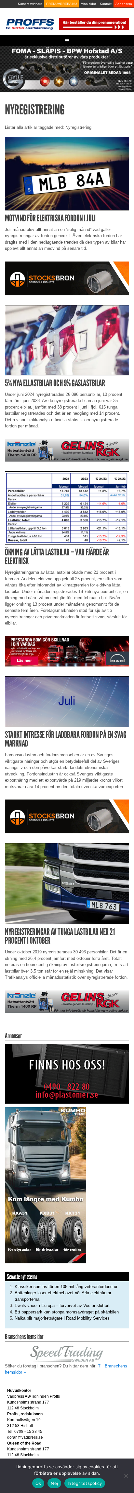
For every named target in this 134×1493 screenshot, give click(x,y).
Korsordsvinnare (30, 4)
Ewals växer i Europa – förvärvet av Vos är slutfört (62, 1305)
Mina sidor (88, 4)
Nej (54, 1483)
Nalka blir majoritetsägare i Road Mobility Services (62, 1318)
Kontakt (106, 4)
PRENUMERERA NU (61, 4)
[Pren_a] (93, 23)
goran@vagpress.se (25, 1437)
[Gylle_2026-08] (67, 68)
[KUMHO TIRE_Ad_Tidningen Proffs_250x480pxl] (45, 1185)
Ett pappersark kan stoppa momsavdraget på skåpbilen (67, 1312)
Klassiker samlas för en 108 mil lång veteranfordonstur (66, 1286)
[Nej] (126, 1476)
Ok (38, 1483)
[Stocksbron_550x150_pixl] (67, 278)
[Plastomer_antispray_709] (67, 1073)
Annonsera (123, 4)
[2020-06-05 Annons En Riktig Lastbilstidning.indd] (67, 450)
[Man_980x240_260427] (67, 651)
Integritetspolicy (85, 1483)
